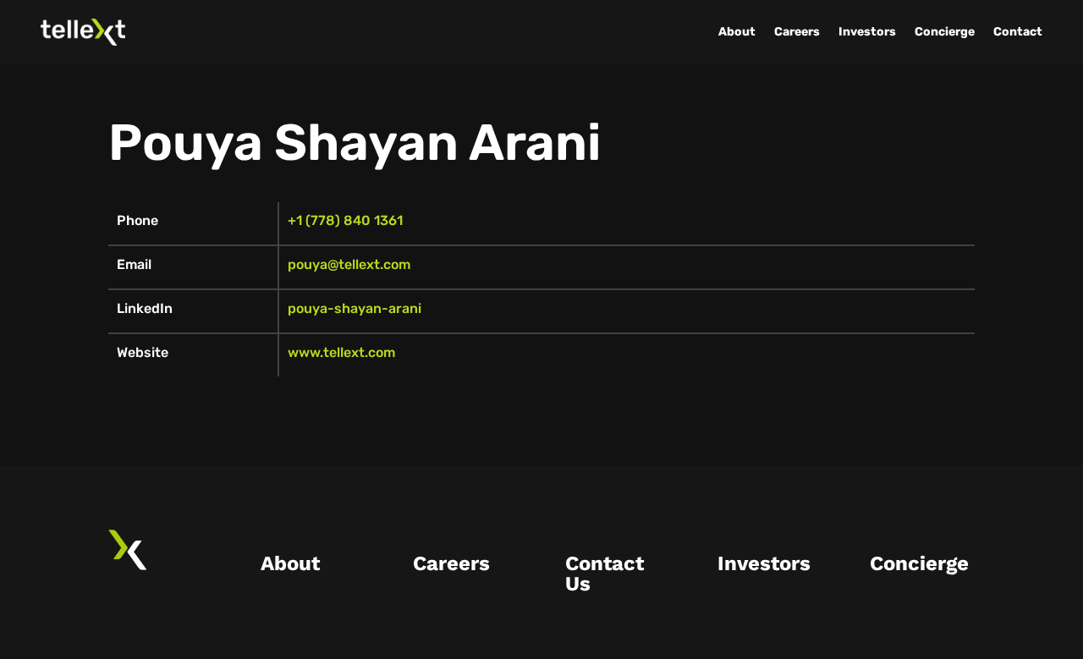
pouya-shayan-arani (354, 308)
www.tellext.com (341, 352)
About (737, 32)
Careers (797, 32)
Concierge (945, 32)
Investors (867, 32)
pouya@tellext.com (349, 264)
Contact (1017, 32)
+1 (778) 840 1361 (345, 220)
